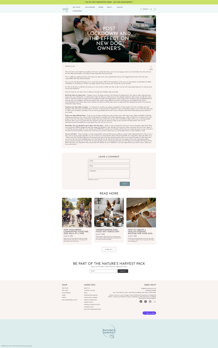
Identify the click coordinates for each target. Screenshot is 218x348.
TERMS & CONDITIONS (90, 300)
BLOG (85, 292)
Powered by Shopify (27, 345)
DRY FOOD (65, 290)
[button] (144, 9)
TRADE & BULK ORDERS (90, 297)
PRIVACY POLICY (88, 302)
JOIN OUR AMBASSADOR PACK (92, 309)
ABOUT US (87, 288)
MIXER (64, 295)
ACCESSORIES (77, 11)
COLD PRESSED (66, 292)
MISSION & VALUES (89, 290)
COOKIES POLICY (89, 307)
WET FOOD (76, 7)
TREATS (109, 7)
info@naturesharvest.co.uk (148, 288)
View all (109, 249)
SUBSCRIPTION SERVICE (91, 295)
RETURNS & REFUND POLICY (92, 304)
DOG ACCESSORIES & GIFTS (69, 300)
